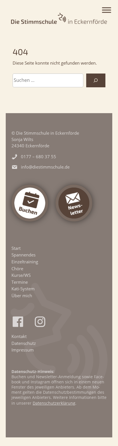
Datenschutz (23, 343)
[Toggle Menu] (106, 10)
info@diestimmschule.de (45, 167)
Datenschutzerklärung (54, 403)
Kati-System (23, 288)
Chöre (17, 268)
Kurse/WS (21, 275)
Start (16, 248)
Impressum (22, 350)
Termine (19, 282)
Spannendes (23, 255)
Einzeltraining (24, 261)
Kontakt (19, 336)
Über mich (21, 295)
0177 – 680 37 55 (38, 156)
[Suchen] (95, 80)
